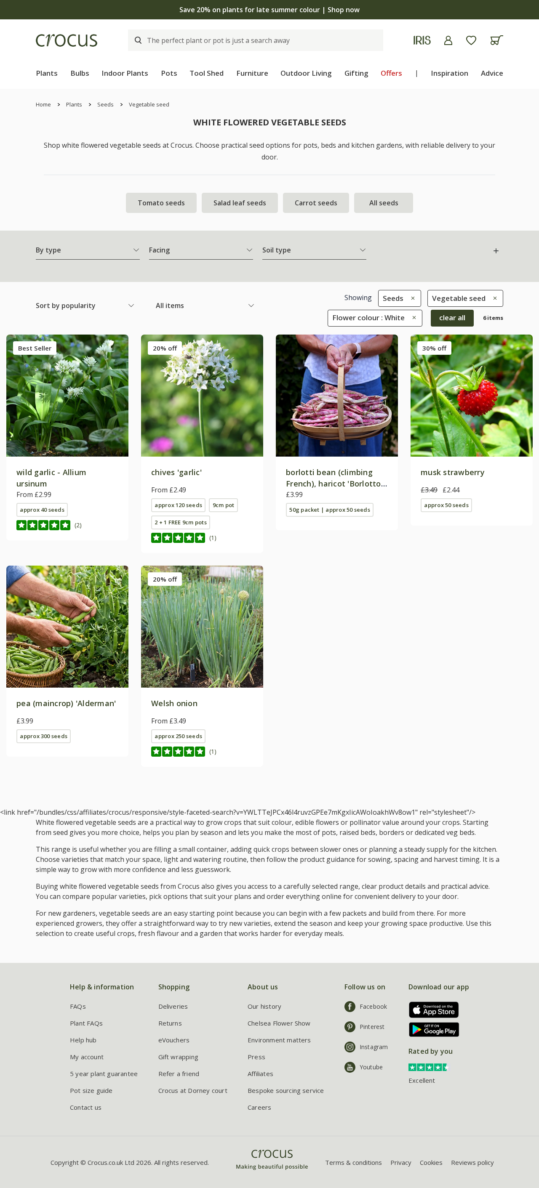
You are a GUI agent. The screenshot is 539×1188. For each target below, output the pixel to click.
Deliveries (173, 1006)
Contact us (85, 1107)
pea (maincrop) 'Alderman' (66, 703)
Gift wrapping (178, 1056)
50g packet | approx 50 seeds (329, 509)
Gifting (356, 73)
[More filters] (496, 250)
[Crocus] (66, 40)
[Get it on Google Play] (431, 1029)
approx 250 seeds (178, 736)
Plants (47, 73)
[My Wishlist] (471, 40)
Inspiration (449, 73)
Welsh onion (174, 703)
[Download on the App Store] (431, 1009)
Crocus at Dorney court (192, 1090)
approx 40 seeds (42, 509)
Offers (391, 73)
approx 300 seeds (43, 736)
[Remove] (410, 298)
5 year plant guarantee (104, 1073)
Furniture (252, 73)
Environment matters (279, 1040)
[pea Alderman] (67, 627)
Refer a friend (179, 1073)
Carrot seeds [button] (316, 202)
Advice (492, 73)
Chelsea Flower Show (279, 1023)
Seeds (105, 104)
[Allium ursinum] (67, 396)
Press (256, 1056)
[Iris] (422, 40)
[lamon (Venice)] (337, 396)
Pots (169, 73)
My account (87, 1056)
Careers (259, 1107)
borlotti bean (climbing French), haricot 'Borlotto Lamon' (333, 483)
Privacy (400, 1162)
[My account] (448, 40)
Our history (264, 1006)
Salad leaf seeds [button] (239, 202)
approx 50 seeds (446, 505)
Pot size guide (91, 1090)
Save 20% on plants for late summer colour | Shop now (269, 9)
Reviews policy (472, 1162)
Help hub (83, 1040)
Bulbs (79, 73)
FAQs (78, 1006)
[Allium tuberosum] (202, 396)
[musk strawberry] (472, 396)
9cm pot (224, 505)
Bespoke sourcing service (286, 1090)
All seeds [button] (383, 202)
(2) (78, 525)
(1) (212, 538)
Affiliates (260, 1073)
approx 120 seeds (178, 505)
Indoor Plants (124, 73)
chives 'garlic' (176, 472)
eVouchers (174, 1040)
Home (43, 104)
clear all (452, 317)
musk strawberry (453, 472)
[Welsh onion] (202, 627)
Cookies (431, 1162)
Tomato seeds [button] (161, 202)
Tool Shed (206, 73)
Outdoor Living (306, 73)
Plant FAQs (86, 1023)
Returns (170, 1023)
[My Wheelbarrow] (496, 40)
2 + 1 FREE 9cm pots (180, 522)
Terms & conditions (353, 1162)
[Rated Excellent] (429, 1066)
